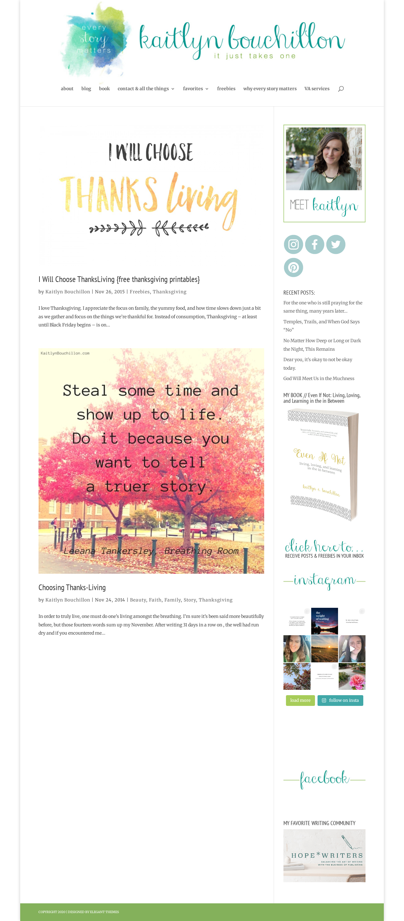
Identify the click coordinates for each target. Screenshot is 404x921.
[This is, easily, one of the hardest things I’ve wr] (352, 621)
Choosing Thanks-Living (72, 587)
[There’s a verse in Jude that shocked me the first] (324, 648)
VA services (317, 88)
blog (86, 88)
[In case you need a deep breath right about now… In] (352, 676)
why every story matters (270, 88)
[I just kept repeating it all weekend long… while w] (296, 676)
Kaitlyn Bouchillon (67, 292)
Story (190, 600)
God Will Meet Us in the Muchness (318, 378)
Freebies (140, 292)
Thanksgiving (170, 292)
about (67, 88)
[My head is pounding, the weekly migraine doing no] (324, 621)
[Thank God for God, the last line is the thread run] (324, 676)
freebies (226, 88)
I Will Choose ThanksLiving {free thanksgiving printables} (119, 279)
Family (172, 600)
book (104, 88)
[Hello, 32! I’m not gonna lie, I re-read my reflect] (296, 648)
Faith (155, 600)
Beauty (138, 600)
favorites (193, 88)
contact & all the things (143, 88)
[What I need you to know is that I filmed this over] (352, 648)
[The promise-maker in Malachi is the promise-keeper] (296, 621)
